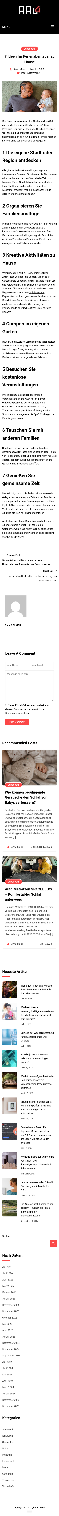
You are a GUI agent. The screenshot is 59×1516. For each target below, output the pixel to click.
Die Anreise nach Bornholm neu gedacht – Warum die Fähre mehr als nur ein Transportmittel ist (37, 1210)
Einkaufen (7, 1435)
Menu (6, 27)
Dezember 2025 (11, 1305)
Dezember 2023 (11, 1400)
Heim (5, 1448)
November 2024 (10, 1349)
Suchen (6, 1236)
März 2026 (8, 1286)
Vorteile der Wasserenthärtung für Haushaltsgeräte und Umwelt (37, 1036)
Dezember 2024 (11, 1343)
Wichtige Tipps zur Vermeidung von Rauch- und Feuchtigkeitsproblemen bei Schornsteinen (37, 1162)
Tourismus (8, 1480)
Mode (5, 1467)
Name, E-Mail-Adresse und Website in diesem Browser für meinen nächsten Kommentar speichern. (27, 709)
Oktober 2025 (9, 1317)
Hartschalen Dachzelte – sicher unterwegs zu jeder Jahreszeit (32, 578)
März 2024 (8, 1387)
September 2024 (11, 1355)
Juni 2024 (7, 1368)
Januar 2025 (8, 1336)
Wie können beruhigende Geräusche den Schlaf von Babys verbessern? (26, 797)
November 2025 (10, 1311)
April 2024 (7, 1381)
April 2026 (7, 1279)
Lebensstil (29, 48)
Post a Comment (30, 73)
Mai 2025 (7, 1323)
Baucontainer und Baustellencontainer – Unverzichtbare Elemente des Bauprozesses (26, 562)
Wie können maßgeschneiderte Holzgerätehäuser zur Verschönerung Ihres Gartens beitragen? (37, 1082)
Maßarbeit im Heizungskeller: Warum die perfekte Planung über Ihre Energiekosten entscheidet (36, 1107)
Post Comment (17, 721)
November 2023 (10, 1406)
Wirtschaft (8, 1486)
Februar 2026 (9, 1292)
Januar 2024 (8, 1393)
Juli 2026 (7, 1267)
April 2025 (7, 1330)
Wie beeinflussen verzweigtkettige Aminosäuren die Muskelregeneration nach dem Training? (37, 1013)
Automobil (7, 1429)
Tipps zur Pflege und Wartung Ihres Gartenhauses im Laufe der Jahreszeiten (36, 989)
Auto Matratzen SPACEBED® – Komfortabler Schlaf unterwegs (28, 894)
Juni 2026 (7, 1273)
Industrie (7, 1454)
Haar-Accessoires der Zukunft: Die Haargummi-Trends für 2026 (37, 1186)
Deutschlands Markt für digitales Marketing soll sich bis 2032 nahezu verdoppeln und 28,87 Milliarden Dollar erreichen (36, 1135)
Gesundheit (8, 1442)
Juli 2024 (7, 1362)
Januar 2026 (8, 1298)
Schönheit (7, 1473)
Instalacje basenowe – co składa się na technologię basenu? (34, 1058)
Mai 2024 (7, 1374)
